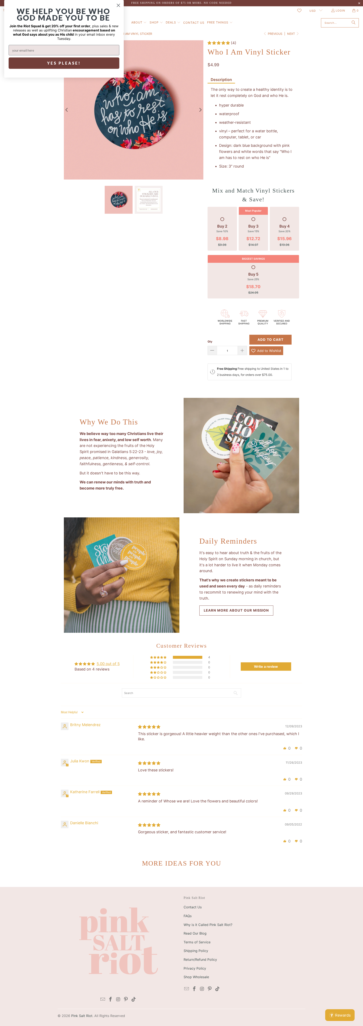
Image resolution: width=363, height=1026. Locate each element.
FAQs (188, 916)
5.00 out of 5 (108, 663)
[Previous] (67, 110)
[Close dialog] (118, 5)
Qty (210, 341)
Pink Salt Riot (81, 1016)
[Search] (353, 22)
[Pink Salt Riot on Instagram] (118, 999)
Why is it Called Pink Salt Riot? (208, 925)
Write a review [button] (266, 666)
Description (221, 79)
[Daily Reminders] (121, 575)
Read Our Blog (195, 933)
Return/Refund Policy (200, 959)
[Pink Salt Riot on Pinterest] (126, 999)
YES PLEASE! (64, 63)
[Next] (200, 110)
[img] (149, 727)
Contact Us (193, 907)
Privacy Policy (195, 968)
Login (340, 10)
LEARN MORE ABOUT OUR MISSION (236, 610)
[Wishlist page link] (299, 10)
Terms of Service (197, 942)
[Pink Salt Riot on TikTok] (134, 999)
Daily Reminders (228, 541)
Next (291, 33)
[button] (139, 23)
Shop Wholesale (196, 977)
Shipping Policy (196, 951)
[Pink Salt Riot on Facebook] (110, 999)
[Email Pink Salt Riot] (103, 999)
